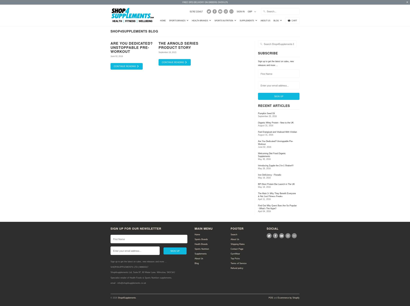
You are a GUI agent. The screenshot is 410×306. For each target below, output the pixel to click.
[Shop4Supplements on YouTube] (220, 11)
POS (271, 298)
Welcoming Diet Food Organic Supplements (272, 154)
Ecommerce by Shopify (288, 298)
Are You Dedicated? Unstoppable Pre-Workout (132, 47)
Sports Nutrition (224, 21)
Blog (276, 21)
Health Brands (200, 21)
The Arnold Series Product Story (178, 45)
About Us (265, 21)
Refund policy (237, 268)
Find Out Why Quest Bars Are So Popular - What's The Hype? (277, 207)
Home (163, 21)
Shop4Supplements (127, 298)
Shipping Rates (238, 244)
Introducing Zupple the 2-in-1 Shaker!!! (276, 165)
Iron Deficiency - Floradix (269, 175)
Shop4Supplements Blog (134, 31)
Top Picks (235, 258)
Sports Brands (177, 21)
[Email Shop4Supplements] (231, 11)
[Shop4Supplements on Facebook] (215, 11)
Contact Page (237, 249)
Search (234, 234)
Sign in (241, 11)
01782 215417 (196, 11)
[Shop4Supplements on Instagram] (226, 11)
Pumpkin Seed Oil (266, 113)
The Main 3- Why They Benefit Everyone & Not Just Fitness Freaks (277, 194)
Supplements (247, 21)
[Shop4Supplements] (133, 15)
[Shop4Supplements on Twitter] (209, 11)
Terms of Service (238, 263)
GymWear (235, 254)
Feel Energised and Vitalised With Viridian (277, 132)
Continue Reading (125, 66)
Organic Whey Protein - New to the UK (276, 122)
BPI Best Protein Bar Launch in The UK (276, 184)
